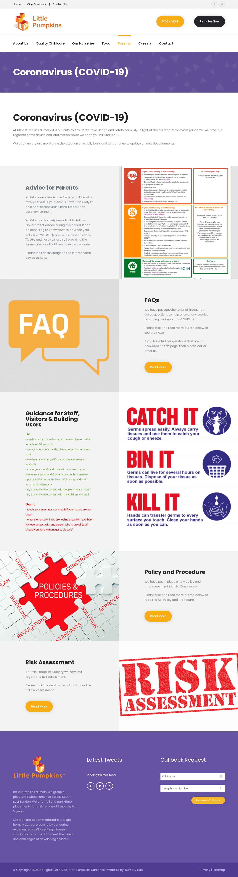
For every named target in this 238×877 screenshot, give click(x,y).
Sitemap (219, 870)
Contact (166, 43)
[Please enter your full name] (192, 776)
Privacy (205, 870)
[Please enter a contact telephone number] (192, 788)
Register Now (209, 21)
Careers (145, 43)
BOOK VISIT (170, 21)
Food (106, 43)
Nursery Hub (134, 870)
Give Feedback (36, 4)
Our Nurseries (83, 43)
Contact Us (60, 4)
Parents (124, 43)
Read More (158, 367)
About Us (20, 43)
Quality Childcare (50, 43)
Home (17, 4)
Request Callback (208, 800)
